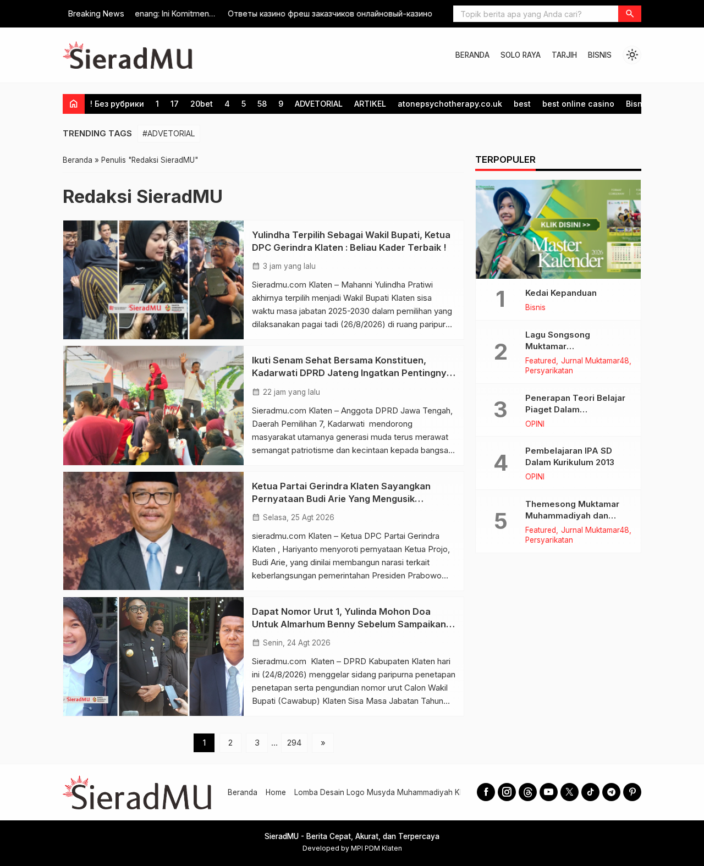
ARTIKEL (370, 103)
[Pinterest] (632, 792)
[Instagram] (507, 792)
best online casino (578, 103)
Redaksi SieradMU (143, 196)
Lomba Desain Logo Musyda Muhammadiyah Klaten (385, 792)
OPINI (534, 424)
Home (276, 792)
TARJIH (564, 55)
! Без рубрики (117, 103)
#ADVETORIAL (168, 133)
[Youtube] (549, 792)
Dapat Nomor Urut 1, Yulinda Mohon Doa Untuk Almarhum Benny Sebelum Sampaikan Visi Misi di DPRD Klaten (349, 624)
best (522, 103)
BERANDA (472, 55)
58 (262, 103)
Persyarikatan (549, 371)
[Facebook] (486, 792)
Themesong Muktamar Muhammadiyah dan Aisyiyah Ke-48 (572, 515)
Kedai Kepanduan (561, 293)
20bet (201, 103)
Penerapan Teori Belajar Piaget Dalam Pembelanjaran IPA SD (575, 409)
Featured (540, 361)
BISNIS (600, 55)
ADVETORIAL (319, 103)
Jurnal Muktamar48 (595, 361)
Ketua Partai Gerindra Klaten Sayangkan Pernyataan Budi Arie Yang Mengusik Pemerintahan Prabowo (341, 499)
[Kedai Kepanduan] (558, 229)
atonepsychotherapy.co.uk (450, 103)
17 (174, 103)
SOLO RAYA (521, 55)
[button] (629, 13)
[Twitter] (569, 792)
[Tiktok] (590, 792)
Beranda (242, 792)
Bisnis (637, 103)
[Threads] (528, 792)
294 (294, 742)
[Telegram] (611, 792)
